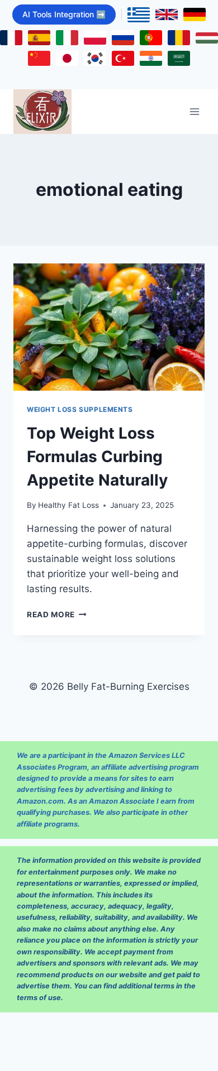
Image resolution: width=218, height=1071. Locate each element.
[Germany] (194, 14)
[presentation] (109, 327)
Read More (57, 614)
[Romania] (179, 37)
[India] (151, 58)
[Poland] (95, 38)
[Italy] (67, 37)
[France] (11, 37)
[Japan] (67, 58)
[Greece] (138, 14)
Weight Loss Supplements (80, 409)
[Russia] (123, 37)
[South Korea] (95, 58)
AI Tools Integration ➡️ (64, 14)
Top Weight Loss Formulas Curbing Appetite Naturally (97, 456)
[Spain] (39, 37)
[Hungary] (207, 38)
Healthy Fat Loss (68, 505)
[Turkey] (123, 58)
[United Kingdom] (166, 14)
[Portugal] (151, 37)
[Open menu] (194, 112)
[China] (39, 58)
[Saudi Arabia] (179, 58)
